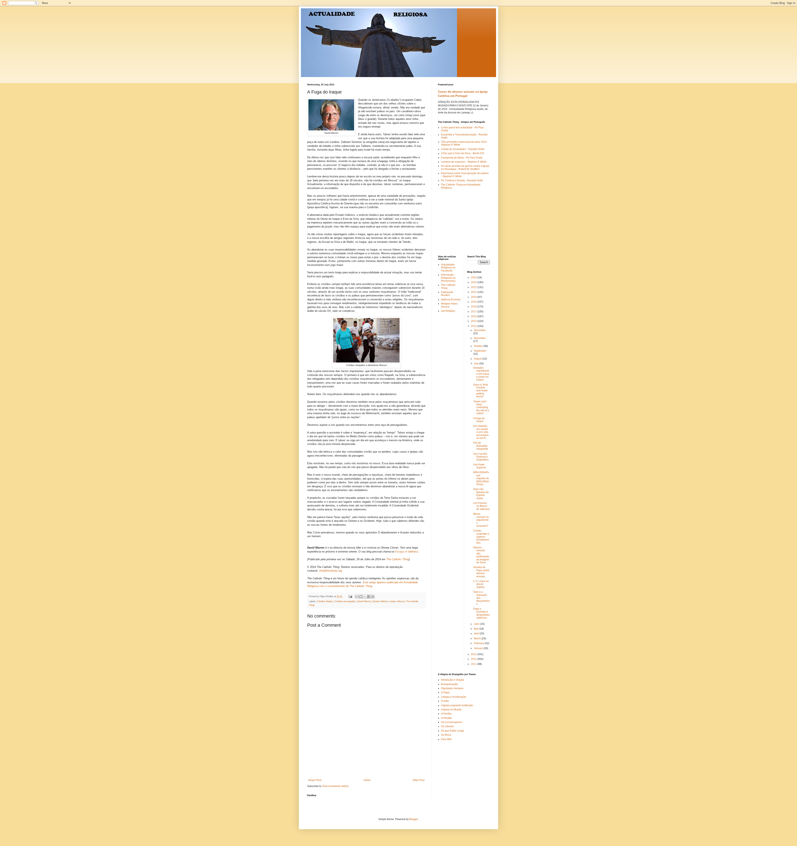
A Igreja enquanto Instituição (457, 705)
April (477, 633)
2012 (474, 659)
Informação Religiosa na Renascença (448, 277)
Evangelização (449, 684)
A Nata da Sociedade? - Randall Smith (462, 149)
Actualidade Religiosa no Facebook (448, 267)
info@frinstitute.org (330, 570)
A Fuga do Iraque (479, 420)
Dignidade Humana (452, 688)
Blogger (413, 819)
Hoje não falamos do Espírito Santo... (481, 494)
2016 (474, 316)
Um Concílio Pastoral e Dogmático (481, 456)
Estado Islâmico (380, 601)
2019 (474, 301)
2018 (474, 306)
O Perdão (446, 718)
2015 (474, 321)
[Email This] (357, 596)
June (477, 624)
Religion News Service (449, 305)
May (476, 628)
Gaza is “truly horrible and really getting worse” (480, 390)
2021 (474, 292)
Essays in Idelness (406, 551)
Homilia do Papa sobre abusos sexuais (481, 572)
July (476, 363)
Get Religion (448, 310)
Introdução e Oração (452, 679)
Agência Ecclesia (451, 299)
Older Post (418, 780)
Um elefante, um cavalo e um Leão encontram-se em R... (481, 432)
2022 (474, 287)
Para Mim (446, 739)
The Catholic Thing (397, 559)
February (479, 643)
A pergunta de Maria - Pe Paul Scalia (462, 157)
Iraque (393, 601)
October (478, 346)
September (480, 350)
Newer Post (314, 780)
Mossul (401, 601)
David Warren (364, 601)
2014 (474, 326)
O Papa (445, 692)
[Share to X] (365, 596)
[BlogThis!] (361, 596)
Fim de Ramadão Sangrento (480, 445)
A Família (446, 713)
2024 (474, 277)
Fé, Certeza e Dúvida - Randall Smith (462, 180)
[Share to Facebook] (369, 596)
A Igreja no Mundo (451, 709)
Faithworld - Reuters (447, 294)
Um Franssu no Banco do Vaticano (481, 506)
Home (367, 780)
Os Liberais (447, 726)
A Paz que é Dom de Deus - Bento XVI (462, 153)
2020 (474, 297)
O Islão (445, 701)
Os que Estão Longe (452, 730)
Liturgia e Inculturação (453, 696)
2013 (474, 654)
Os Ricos (446, 734)
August (478, 358)
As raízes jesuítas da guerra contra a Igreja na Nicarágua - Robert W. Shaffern (465, 167)
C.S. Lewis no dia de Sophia (481, 584)
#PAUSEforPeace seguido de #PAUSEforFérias (481, 478)
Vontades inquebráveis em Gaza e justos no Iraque (481, 373)
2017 (474, 311)
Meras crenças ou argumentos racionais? (481, 519)
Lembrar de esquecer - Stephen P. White (464, 161)
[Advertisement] (366, 748)
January (479, 648)
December (480, 330)
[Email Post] (350, 596)
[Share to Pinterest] (373, 596)
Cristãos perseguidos (345, 601)
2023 (474, 282)
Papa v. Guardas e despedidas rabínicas (481, 613)
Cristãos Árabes (325, 601)
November (480, 338)
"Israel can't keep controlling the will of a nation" (481, 407)
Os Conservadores (451, 722)
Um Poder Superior (479, 466)
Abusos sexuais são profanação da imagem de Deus (481, 555)
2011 (474, 664)
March (478, 638)
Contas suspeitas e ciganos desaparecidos (481, 536)
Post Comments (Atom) (335, 786)
